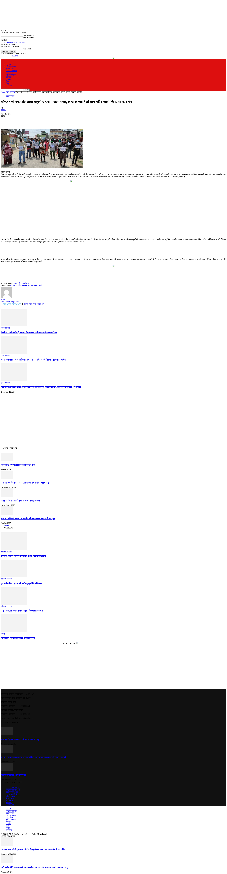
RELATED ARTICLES (12, 304)
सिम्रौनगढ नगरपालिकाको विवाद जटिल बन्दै (18, 465)
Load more (5, 525)
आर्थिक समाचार (11, 75)
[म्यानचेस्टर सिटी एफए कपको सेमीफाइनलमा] (14, 631)
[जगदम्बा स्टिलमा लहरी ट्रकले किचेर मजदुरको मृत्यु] (7, 496)
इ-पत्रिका (9, 86)
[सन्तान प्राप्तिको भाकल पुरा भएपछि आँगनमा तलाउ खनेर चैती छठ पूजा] (7, 514)
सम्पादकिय (9, 73)
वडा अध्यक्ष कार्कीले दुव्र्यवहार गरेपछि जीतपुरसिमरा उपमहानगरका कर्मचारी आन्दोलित (33, 849)
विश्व (7, 81)
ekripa (3, 110)
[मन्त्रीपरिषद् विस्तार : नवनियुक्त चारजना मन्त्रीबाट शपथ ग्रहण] (7, 478)
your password (28, 37)
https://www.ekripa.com (10, 302)
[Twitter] (31, 121)
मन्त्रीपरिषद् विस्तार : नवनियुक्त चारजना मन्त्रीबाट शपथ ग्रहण (25, 483)
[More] (56, 121)
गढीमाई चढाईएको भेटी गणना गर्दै (13, 775)
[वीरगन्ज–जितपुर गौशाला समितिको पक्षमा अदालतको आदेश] (14, 549)
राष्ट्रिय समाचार (11, 66)
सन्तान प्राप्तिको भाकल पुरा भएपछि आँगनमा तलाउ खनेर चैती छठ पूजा (28, 518)
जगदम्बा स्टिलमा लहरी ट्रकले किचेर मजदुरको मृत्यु (20, 500)
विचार (8, 83)
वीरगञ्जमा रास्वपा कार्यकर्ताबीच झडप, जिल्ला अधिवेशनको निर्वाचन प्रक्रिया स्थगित (33, 360)
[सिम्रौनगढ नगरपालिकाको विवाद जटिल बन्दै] (7, 460)
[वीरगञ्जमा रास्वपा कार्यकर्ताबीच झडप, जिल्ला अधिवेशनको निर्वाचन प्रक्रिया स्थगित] (14, 353)
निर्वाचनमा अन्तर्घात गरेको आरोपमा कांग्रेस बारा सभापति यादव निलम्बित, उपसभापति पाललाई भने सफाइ (41, 387)
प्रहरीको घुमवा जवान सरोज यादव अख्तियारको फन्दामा (22, 610)
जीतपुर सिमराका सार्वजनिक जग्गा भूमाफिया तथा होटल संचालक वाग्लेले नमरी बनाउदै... (34, 757)
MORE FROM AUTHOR (34, 304)
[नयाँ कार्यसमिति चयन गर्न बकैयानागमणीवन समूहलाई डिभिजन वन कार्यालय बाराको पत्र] (7, 863)
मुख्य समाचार (10, 69)
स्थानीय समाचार (11, 71)
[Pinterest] (39, 121)
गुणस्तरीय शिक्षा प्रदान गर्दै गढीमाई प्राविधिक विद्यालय (21, 583)
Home (3, 92)
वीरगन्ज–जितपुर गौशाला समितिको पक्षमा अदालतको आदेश (23, 556)
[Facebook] (22, 121)
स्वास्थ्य (8, 79)
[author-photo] (6, 297)
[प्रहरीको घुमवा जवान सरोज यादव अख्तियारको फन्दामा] (14, 604)
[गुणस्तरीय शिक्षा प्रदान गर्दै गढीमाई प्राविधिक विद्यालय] (14, 577)
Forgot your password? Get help (13, 42)
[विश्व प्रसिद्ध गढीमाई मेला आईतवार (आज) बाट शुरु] (7, 735)
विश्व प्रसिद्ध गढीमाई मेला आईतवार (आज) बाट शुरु (20, 739)
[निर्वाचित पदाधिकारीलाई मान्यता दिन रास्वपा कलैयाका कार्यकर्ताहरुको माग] (14, 326)
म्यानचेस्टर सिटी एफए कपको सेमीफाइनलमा (18, 638)
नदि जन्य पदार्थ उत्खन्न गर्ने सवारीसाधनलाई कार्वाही (27, 285)
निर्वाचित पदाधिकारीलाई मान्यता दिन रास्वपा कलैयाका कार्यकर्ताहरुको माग (29, 332)
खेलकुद (8, 77)
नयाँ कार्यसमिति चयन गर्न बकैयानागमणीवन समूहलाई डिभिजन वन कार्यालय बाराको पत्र (34, 867)
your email (27, 49)
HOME (8, 64)
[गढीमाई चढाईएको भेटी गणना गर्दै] (7, 770)
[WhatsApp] (48, 121)
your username (28, 35)
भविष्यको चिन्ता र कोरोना (20, 283)
